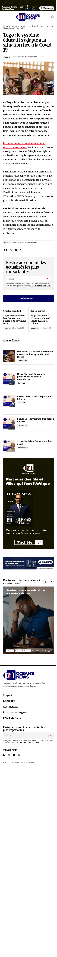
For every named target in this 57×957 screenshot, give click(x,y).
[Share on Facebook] (5, 249)
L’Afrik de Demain (13, 718)
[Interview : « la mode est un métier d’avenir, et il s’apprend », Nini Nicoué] (9, 356)
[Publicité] (28, 5)
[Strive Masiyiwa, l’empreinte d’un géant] (9, 446)
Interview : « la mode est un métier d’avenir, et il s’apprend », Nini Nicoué (35, 354)
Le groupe (9, 700)
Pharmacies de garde (15, 712)
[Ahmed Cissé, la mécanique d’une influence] (9, 401)
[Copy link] (20, 249)
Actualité (7, 57)
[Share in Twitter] (10, 249)
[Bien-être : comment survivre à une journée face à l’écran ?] (28, 620)
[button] (4, 16)
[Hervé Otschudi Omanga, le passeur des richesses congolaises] (9, 379)
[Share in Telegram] (15, 249)
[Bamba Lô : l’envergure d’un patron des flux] (9, 424)
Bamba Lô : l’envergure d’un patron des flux (35, 420)
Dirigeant (21, 383)
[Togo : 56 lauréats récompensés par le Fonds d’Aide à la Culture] (41, 320)
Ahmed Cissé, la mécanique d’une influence (34, 397)
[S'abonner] (48, 278)
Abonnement (10, 706)
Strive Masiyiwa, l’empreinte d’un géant (34, 442)
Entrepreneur (23, 425)
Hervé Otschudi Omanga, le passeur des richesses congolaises (31, 376)
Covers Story (23, 360)
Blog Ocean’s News (18, 26)
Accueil (5, 26)
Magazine (9, 695)
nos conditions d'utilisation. (40, 286)
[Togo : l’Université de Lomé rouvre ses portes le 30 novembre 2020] (15, 320)
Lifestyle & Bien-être (22, 651)
